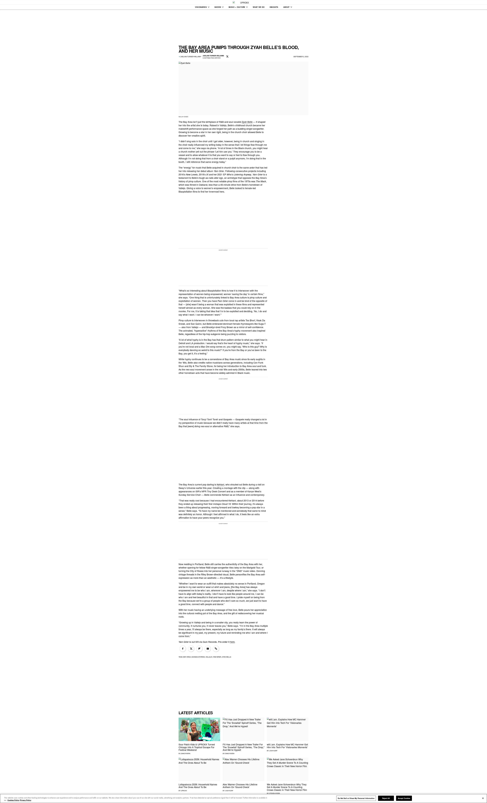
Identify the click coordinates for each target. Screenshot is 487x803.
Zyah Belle (247, 121)
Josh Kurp (273, 751)
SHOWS (217, 7)
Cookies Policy (13, 800)
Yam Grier (217, 657)
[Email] (208, 649)
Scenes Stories (198, 657)
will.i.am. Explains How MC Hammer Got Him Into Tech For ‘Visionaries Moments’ (287, 746)
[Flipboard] (199, 649)
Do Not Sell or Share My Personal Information (356, 798)
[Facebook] (183, 649)
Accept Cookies (404, 798)
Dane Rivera (185, 753)
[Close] (483, 798)
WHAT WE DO (259, 7)
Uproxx (184, 791)
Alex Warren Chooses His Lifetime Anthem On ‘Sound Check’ (240, 786)
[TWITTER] (227, 56)
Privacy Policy (25, 800)
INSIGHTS (274, 7)
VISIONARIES (201, 7)
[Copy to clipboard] (216, 649)
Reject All (386, 798)
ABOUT (286, 7)
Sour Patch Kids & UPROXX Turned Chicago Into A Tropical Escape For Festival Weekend (197, 747)
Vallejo (209, 657)
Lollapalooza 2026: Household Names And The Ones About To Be (198, 786)
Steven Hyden (274, 793)
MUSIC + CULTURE (237, 7)
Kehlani (220, 484)
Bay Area (187, 657)
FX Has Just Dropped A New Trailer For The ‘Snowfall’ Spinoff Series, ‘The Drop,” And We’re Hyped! (243, 747)
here (232, 641)
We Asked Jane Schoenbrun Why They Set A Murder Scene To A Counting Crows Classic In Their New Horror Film (287, 787)
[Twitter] (191, 649)
